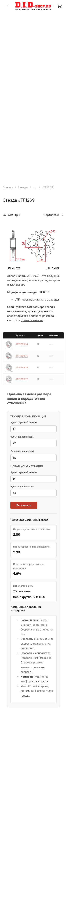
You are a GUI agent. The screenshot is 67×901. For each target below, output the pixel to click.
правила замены (32, 320)
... (35, 187)
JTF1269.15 (22, 355)
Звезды (23, 187)
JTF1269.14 (22, 344)
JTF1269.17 (22, 379)
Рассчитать (23, 505)
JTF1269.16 (22, 367)
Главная (8, 187)
